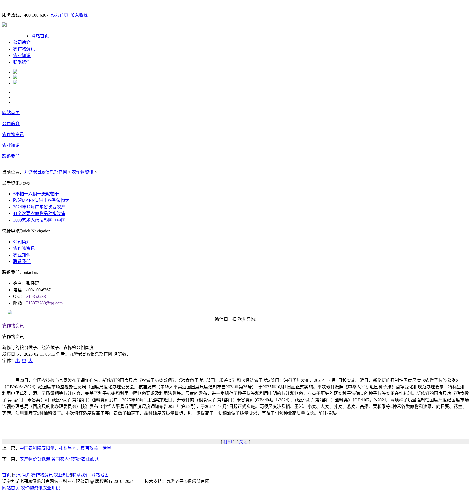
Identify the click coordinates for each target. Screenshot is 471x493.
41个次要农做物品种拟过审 (39, 213)
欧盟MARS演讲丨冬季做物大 (41, 200)
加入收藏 (79, 15)
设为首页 (59, 15)
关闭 (243, 442)
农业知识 (22, 55)
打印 (227, 442)
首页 (6, 475)
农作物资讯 (24, 49)
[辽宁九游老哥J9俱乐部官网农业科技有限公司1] (15, 72)
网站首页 (40, 36)
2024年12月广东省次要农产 (39, 207)
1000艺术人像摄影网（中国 (39, 220)
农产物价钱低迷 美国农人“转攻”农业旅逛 (59, 459)
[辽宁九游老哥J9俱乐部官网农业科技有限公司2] (15, 77)
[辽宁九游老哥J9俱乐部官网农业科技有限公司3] (15, 83)
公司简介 (22, 42)
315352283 (36, 296)
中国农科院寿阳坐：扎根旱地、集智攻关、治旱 (65, 448)
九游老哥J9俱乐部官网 (45, 172)
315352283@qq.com (44, 303)
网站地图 (100, 475)
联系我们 (22, 62)
